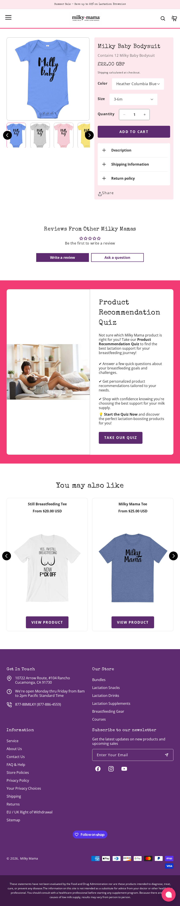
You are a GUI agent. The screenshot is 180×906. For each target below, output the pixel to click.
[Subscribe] (166, 755)
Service (12, 740)
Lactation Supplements (111, 703)
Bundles (99, 679)
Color (102, 83)
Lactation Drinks (105, 695)
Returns (13, 804)
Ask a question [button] (117, 257)
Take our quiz (120, 437)
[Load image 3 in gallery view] (64, 135)
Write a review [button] (62, 257)
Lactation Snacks (106, 687)
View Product (47, 622)
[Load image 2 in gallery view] (40, 135)
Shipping (103, 72)
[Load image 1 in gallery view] (16, 135)
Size (101, 98)
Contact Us (16, 756)
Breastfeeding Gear (108, 711)
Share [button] (108, 192)
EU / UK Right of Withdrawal (29, 812)
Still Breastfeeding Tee (47, 504)
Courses (99, 719)
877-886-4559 (49, 704)
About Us (14, 748)
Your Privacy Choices (24, 788)
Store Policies (18, 772)
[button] (8, 17)
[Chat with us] (169, 895)
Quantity (106, 113)
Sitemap (13, 820)
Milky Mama (29, 858)
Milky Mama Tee (133, 504)
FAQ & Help (16, 764)
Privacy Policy (18, 780)
